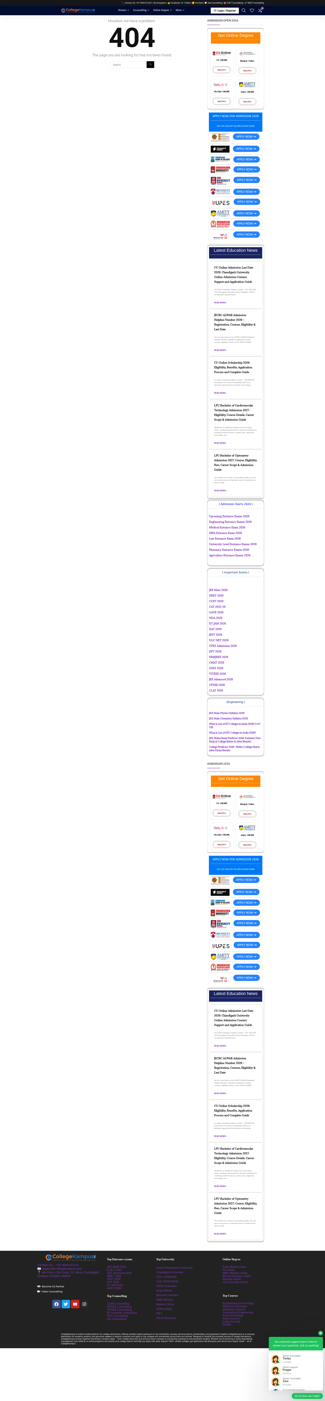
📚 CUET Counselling (233, 3)
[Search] (150, 64)
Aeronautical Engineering (238, 1312)
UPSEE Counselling (119, 1309)
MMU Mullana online (235, 1273)
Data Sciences (231, 1318)
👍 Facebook (174, 3)
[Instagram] (84, 1304)
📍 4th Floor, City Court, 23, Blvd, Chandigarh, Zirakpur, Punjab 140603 (68, 1274)
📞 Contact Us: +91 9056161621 (137, 3)
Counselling (139, 10)
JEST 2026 (114, 1279)
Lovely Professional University (174, 1267)
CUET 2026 (114, 1270)
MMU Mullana (164, 1299)
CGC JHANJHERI (167, 1281)
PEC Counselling (117, 1315)
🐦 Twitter (185, 3)
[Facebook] (56, 1304)
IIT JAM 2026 (115, 1285)
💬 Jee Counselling (213, 3)
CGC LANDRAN (166, 1276)
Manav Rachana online (237, 1276)
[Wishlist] (252, 10)
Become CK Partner (53, 1286)
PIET (159, 1313)
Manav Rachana (166, 1318)
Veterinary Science (234, 1309)
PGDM (227, 1324)
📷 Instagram (160, 3)
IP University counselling (122, 1312)
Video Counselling (51, 1291)
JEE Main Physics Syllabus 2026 (226, 713)
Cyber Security (231, 1321)
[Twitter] (66, 1304)
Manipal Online (232, 1279)
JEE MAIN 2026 (116, 1266)
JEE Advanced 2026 (119, 1273)
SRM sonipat (164, 1308)
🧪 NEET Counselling (254, 3)
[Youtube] (75, 1304)
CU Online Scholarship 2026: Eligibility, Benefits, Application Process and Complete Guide (233, 367)
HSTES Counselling (119, 1306)
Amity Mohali (164, 1290)
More (179, 10)
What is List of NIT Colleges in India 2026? (232, 732)
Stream (122, 10)
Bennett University (167, 1295)
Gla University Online (236, 1282)
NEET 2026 (114, 1276)
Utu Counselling (116, 1318)
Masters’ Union (165, 1304)
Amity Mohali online (235, 1266)
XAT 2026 (113, 1282)
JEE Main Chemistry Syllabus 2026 (228, 718)
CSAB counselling (118, 1303)
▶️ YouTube (197, 3)
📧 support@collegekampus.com (59, 1268)
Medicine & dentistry (235, 1306)
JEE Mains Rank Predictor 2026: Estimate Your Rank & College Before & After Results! (235, 739)
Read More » (220, 302)
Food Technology (233, 1315)
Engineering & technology (238, 1303)
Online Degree (161, 10)
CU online (229, 1270)
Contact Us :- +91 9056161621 (58, 1265)
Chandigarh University (169, 1272)
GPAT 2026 (114, 1288)
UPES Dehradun (166, 1286)
